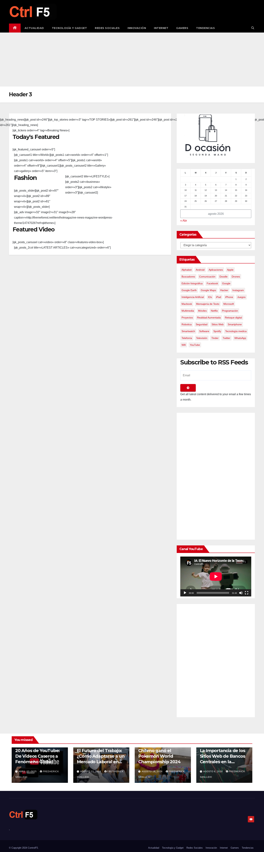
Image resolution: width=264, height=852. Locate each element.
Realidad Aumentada (209, 317)
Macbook (187, 303)
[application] (215, 576)
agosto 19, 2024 (152, 771)
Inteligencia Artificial (193, 297)
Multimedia (188, 310)
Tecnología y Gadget (69, 28)
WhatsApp (240, 338)
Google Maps (208, 290)
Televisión (201, 338)
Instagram (238, 290)
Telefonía (187, 338)
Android (200, 269)
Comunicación (207, 276)
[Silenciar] (241, 593)
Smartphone (235, 324)
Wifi (184, 344)
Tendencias (205, 28)
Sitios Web (218, 324)
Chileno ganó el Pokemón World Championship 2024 (159, 756)
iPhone (229, 297)
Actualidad (34, 28)
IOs (210, 297)
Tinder (215, 338)
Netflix (214, 310)
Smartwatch (188, 331)
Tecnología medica (236, 331)
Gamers (182, 28)
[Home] (15, 28)
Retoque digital (233, 317)
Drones (236, 276)
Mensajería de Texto (207, 303)
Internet (161, 28)
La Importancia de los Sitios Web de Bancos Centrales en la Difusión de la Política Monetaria (223, 762)
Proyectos (187, 317)
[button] (252, 27)
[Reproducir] (185, 593)
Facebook (212, 283)
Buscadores (188, 276)
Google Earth (189, 290)
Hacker (224, 290)
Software (204, 331)
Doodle (223, 276)
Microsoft (228, 303)
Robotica (187, 324)
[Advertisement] (132, 59)
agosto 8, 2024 (213, 771)
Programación (230, 310)
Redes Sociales (107, 28)
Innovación (137, 28)
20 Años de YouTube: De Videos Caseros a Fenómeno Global (37, 756)
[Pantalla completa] (246, 593)
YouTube (195, 344)
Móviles (202, 310)
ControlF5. (33, 847)
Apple (230, 269)
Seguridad (201, 324)
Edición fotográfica (192, 283)
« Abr (183, 220)
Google (226, 283)
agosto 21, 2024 (91, 771)
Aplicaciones (216, 269)
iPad (218, 297)
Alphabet (187, 269)
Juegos (241, 297)
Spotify (217, 331)
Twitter (226, 338)
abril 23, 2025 (28, 771)
